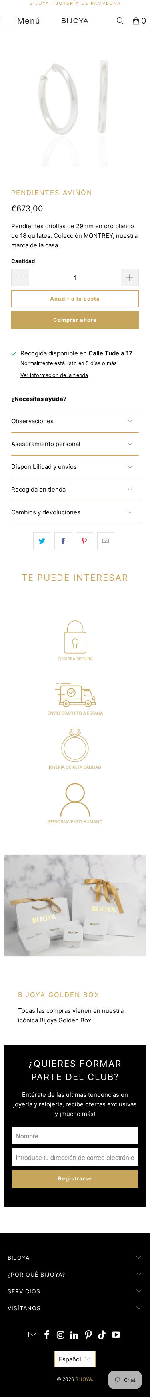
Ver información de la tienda (54, 375)
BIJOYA (83, 1379)
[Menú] (5, 21)
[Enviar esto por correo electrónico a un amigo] (105, 541)
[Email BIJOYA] (33, 1335)
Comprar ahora (75, 320)
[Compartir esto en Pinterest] (84, 541)
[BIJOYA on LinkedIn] (75, 1335)
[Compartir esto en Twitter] (41, 541)
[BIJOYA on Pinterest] (88, 1335)
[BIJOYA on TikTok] (102, 1335)
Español (70, 1359)
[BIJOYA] (75, 21)
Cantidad (23, 261)
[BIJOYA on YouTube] (116, 1335)
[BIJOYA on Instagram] (61, 1335)
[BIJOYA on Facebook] (47, 1335)
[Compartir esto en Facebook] (63, 541)
